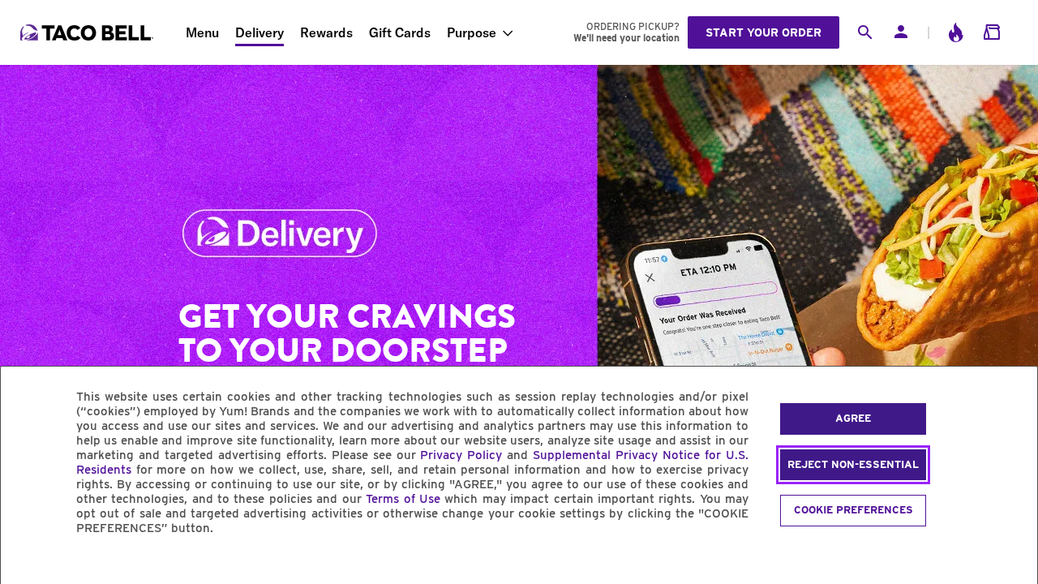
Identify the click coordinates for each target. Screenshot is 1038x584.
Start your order (763, 32)
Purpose (471, 32)
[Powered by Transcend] (27, 565)
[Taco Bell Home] (88, 32)
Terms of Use (403, 499)
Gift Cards (400, 32)
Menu (202, 32)
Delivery (259, 32)
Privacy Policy (461, 455)
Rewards (326, 32)
